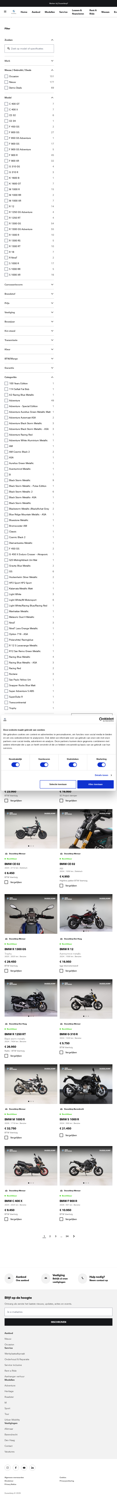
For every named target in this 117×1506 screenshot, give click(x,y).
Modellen (50, 12)
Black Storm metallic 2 (31, 491)
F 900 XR (31, 160)
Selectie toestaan (58, 784)
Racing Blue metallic (31, 656)
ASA (31, 457)
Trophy (31, 708)
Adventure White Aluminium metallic (31, 440)
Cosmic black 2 (31, 537)
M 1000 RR (31, 195)
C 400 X (31, 109)
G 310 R (31, 172)
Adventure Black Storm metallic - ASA (31, 429)
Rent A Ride (93, 12)
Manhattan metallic (31, 611)
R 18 (31, 252)
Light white (31, 594)
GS (31, 571)
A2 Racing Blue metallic (31, 394)
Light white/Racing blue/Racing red (31, 605)
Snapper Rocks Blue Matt (31, 685)
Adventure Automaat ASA (31, 417)
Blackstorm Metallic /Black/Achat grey (31, 508)
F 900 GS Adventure (31, 149)
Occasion (31, 76)
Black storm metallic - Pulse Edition (31, 486)
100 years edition (31, 383)
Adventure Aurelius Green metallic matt (31, 411)
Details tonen (101, 775)
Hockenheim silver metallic (31, 577)
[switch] (44, 764)
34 (67, 1236)
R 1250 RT (31, 217)
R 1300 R (31, 234)
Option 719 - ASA (31, 634)
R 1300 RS (31, 240)
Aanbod (36, 12)
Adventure (31, 400)
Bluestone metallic (31, 520)
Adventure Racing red (31, 434)
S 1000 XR (31, 274)
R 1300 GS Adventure (31, 229)
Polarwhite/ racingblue (31, 639)
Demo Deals (31, 87)
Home (24, 12)
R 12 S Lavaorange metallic (31, 645)
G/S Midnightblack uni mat (31, 560)
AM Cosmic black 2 (31, 451)
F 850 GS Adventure (31, 138)
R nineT (31, 257)
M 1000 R (31, 189)
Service (63, 12)
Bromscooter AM (31, 525)
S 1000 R (31, 263)
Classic (31, 531)
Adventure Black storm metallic (31, 423)
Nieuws (105, 12)
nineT (31, 622)
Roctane (31, 674)
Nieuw (31, 82)
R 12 (31, 206)
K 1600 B (31, 177)
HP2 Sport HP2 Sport (31, 582)
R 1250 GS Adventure (31, 212)
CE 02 (31, 115)
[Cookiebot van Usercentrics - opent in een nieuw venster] (101, 719)
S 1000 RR (31, 269)
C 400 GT (31, 103)
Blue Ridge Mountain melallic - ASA (31, 514)
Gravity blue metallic (31, 565)
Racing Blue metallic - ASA (31, 662)
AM (31, 446)
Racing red (31, 668)
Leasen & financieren (78, 12)
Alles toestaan (95, 784)
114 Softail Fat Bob (31, 389)
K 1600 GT (31, 183)
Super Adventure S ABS (31, 691)
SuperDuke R (31, 696)
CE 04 (31, 120)
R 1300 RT (31, 246)
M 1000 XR (31, 200)
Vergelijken (16, 800)
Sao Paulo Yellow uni (31, 679)
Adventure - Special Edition (31, 406)
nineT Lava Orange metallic (31, 628)
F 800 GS (31, 132)
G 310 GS (31, 166)
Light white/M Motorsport (31, 599)
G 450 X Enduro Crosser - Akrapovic (31, 554)
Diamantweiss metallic (31, 542)
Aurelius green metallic (31, 463)
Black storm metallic (31, 480)
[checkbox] (6, 800)
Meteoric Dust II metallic (31, 617)
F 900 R (31, 155)
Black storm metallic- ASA (31, 497)
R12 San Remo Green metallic (31, 651)
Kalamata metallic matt (31, 588)
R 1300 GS (31, 223)
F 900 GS (31, 143)
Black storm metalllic (31, 503)
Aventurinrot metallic (31, 468)
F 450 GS (31, 126)
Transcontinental (31, 702)
